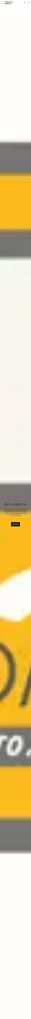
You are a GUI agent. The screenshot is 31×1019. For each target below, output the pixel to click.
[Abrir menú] (28, 2)
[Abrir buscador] (24, 2)
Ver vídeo (15, 524)
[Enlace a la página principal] (7, 2)
